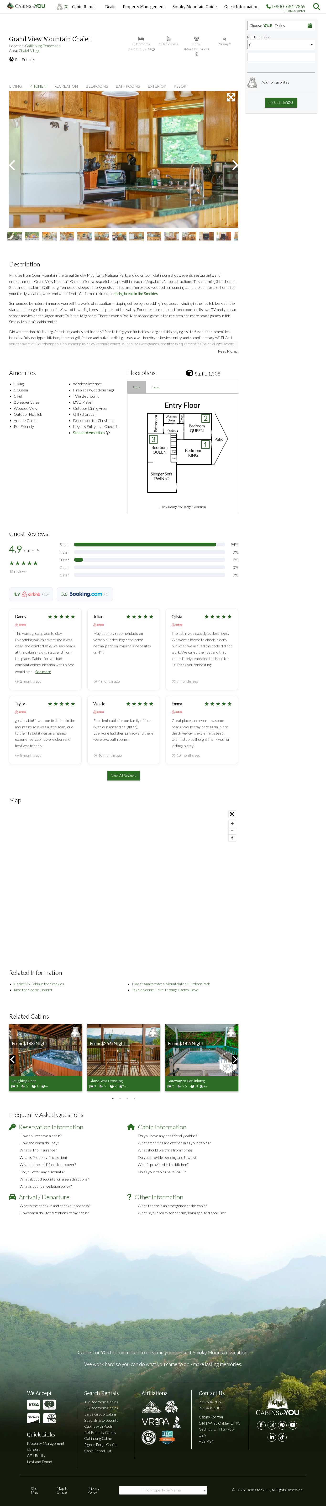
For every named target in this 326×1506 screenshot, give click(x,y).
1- (288, 7)
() (66, 6)
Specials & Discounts (101, 1420)
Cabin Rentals (85, 6)
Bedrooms (97, 86)
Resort (181, 86)
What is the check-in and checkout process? (55, 1205)
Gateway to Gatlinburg (186, 1081)
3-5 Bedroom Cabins (101, 1408)
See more (43, 672)
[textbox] (163, 1490)
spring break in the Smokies (136, 293)
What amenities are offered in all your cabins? (174, 1143)
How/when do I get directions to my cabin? (54, 1213)
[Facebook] (261, 1425)
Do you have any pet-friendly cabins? (167, 1135)
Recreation (66, 86)
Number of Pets (258, 37)
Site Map (34, 1490)
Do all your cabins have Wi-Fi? (162, 1172)
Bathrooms (128, 86)
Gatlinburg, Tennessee (43, 45)
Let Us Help (280, 102)
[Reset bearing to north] (232, 837)
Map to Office (62, 1490)
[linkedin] (272, 1437)
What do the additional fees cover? (48, 1164)
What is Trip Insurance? (38, 1150)
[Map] (123, 879)
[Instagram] (272, 1425)
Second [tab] (156, 387)
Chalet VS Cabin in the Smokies (39, 983)
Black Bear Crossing (106, 1081)
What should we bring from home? (165, 1150)
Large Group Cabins (100, 1414)
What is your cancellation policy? (46, 1186)
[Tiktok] (282, 1437)
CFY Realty (36, 1455)
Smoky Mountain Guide (195, 6)
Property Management (144, 6)
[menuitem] (62, 6)
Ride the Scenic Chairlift (33, 989)
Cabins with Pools (98, 1426)
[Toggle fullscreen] (232, 814)
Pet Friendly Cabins (100, 1432)
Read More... (228, 351)
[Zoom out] (232, 830)
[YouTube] (293, 1425)
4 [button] (134, 1098)
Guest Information (241, 6)
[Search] (316, 6)
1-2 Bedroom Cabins (101, 1402)
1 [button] (112, 1098)
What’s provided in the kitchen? (163, 1164)
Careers (33, 1449)
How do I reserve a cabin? (41, 1135)
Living (15, 86)
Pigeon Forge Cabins (100, 1444)
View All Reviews (123, 775)
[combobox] (163, 1490)
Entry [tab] (136, 387)
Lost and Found (39, 1461)
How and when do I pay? (39, 1143)
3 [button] (127, 1098)
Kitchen (38, 86)
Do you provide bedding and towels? (167, 1157)
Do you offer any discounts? (42, 1172)
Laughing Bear (23, 1081)
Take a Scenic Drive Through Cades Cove (165, 989)
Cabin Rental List (97, 1450)
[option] (123, 159)
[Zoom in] (232, 823)
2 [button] (120, 1098)
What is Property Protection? (43, 1157)
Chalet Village (29, 50)
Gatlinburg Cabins (98, 1438)
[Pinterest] (282, 1425)
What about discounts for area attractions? (54, 1179)
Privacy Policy (93, 1490)
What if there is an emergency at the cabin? (172, 1205)
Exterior (157, 86)
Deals (110, 6)
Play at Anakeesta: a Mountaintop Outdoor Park (171, 983)
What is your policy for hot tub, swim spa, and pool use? (182, 1213)
